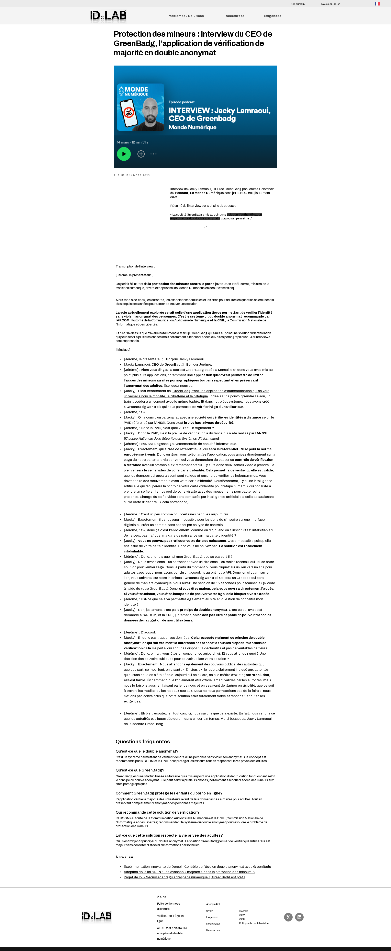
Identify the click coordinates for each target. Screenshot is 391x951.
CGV (242, 915)
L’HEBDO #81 (243, 193)
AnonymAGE (213, 904)
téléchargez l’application (207, 454)
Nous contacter (330, 4)
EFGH (209, 910)
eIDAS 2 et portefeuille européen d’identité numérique (172, 933)
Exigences (212, 917)
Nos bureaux (298, 4)
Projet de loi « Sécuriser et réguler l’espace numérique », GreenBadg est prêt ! (184, 877)
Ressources (213, 930)
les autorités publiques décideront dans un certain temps (175, 719)
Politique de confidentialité (254, 923)
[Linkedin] (299, 917)
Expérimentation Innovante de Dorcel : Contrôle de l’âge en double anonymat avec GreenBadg (197, 867)
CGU (242, 919)
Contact (243, 911)
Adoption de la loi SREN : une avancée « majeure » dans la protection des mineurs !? (189, 872)
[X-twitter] (288, 917)
